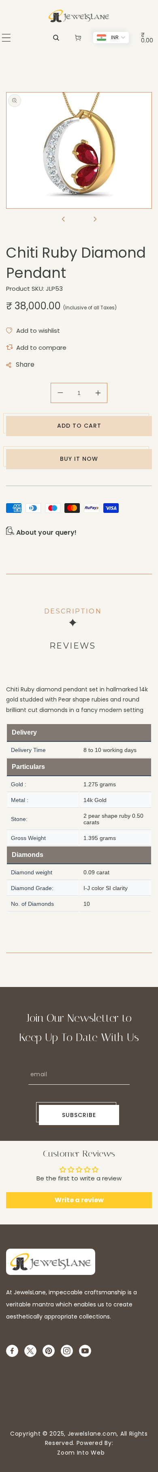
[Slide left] (63, 220)
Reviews (72, 646)
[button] (6, 38)
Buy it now (79, 459)
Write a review (79, 1200)
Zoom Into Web (79, 1453)
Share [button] (25, 364)
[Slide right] (95, 220)
